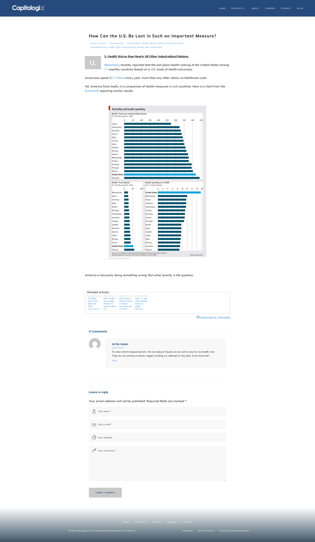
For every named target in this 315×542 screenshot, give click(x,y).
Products (237, 8)
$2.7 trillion (117, 78)
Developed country (99, 47)
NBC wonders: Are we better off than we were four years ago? (110, 303)
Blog (300, 8)
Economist (92, 91)
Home (222, 8)
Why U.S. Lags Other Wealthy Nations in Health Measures (141, 303)
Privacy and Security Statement (234, 530)
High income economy (126, 47)
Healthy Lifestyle (149, 43)
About (255, 8)
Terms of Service (206, 530)
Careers (270, 8)
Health (112, 47)
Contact (286, 8)
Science (180, 43)
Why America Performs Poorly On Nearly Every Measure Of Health (125, 303)
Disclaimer (188, 530)
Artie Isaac (120, 344)
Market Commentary (167, 43)
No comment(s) (116, 43)
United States (156, 47)
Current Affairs (133, 43)
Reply (114, 360)
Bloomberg (112, 65)
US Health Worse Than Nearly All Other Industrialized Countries (93, 303)
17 (106, 69)
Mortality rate (143, 47)
